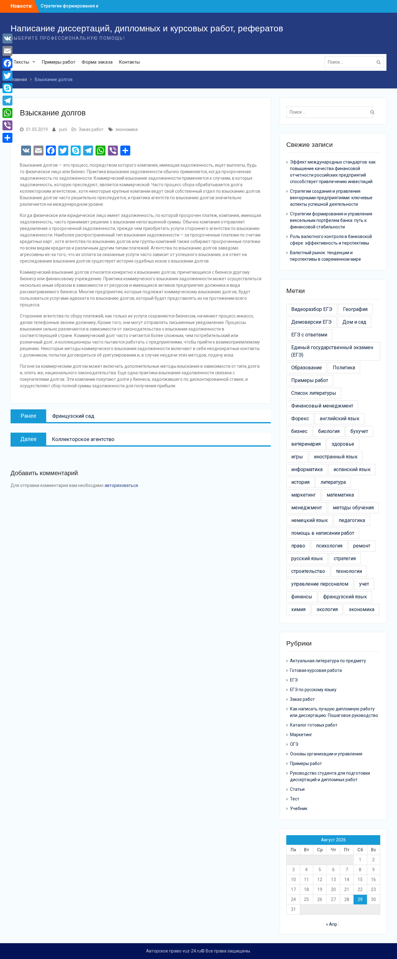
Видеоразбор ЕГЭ (311, 309)
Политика (344, 368)
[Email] (7, 51)
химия (298, 609)
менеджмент (306, 508)
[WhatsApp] (7, 113)
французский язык (345, 597)
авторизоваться (121, 485)
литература (333, 482)
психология (329, 546)
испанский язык (352, 469)
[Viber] (7, 125)
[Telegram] (7, 100)
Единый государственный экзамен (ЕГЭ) (332, 351)
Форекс (300, 418)
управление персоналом (319, 584)
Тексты (21, 62)
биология (329, 431)
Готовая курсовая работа (316, 670)
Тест (294, 798)
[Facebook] (7, 63)
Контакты (129, 62)
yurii (63, 129)
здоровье (343, 444)
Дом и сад (354, 322)
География (355, 309)
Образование (306, 368)
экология (327, 609)
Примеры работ (58, 62)
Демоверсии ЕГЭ (311, 322)
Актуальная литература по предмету (328, 660)
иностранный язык (336, 457)
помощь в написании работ (322, 533)
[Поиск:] (355, 62)
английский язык (339, 418)
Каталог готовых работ (313, 725)
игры (297, 457)
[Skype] (7, 88)
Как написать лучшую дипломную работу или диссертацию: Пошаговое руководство (334, 712)
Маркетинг (301, 734)
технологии (349, 571)
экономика (126, 129)
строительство (308, 571)
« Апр (331, 924)
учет (364, 584)
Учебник (298, 808)
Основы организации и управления (326, 753)
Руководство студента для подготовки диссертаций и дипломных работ (330, 776)
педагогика (352, 520)
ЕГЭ (294, 680)
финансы (301, 597)
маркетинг (303, 495)
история (300, 482)
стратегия (345, 558)
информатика (307, 469)
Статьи (297, 789)
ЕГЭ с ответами (309, 335)
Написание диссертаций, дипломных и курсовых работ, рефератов (147, 28)
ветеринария (306, 444)
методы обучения (353, 508)
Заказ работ (91, 129)
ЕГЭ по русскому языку (313, 689)
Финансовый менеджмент (322, 406)
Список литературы (313, 393)
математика (340, 495)
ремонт (361, 546)
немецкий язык (309, 520)
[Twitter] (7, 76)
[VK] (7, 38)
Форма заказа (97, 62)
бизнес (299, 431)
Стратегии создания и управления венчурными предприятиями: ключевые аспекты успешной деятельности (331, 198)
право (298, 546)
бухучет (359, 431)
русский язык (307, 558)
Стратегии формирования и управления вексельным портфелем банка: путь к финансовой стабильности (331, 220)
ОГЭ (294, 744)
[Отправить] (7, 138)
